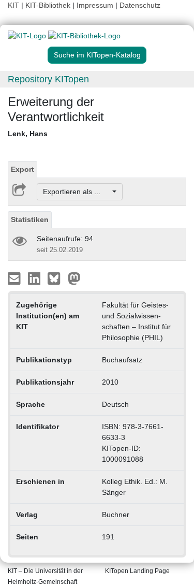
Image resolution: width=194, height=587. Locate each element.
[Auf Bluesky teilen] (57, 278)
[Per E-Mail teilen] (15, 278)
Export (22, 169)
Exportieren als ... (77, 191)
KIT (13, 5)
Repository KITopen (48, 79)
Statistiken (30, 219)
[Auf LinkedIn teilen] (35, 278)
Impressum (95, 5)
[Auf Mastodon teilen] (74, 278)
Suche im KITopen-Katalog (97, 55)
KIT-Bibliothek (48, 5)
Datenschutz (140, 5)
